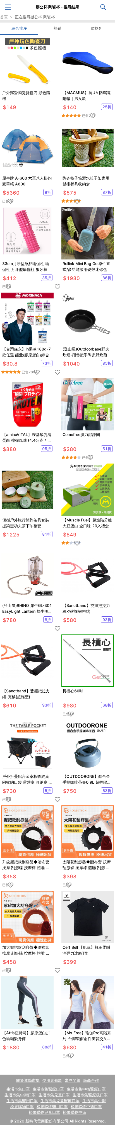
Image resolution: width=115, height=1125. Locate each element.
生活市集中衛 (94, 1100)
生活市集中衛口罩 (20, 1094)
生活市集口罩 (18, 1089)
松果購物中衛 (74, 1112)
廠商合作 (91, 1080)
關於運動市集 (28, 1080)
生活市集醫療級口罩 (90, 1094)
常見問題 (72, 1080)
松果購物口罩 (22, 1106)
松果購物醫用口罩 (52, 1106)
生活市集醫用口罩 (22, 1100)
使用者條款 (52, 1080)
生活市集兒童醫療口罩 (60, 1100)
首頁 (4, 16)
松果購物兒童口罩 (44, 1112)
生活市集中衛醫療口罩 (86, 1089)
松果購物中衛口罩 (86, 1106)
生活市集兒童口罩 (54, 1094)
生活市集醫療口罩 (48, 1089)
